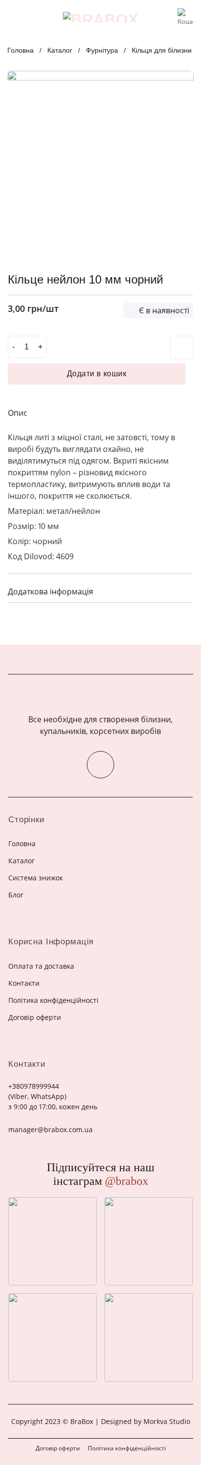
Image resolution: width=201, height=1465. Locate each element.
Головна (20, 50)
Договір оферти (58, 1448)
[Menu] (14, 17)
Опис (17, 412)
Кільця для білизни (162, 50)
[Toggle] (182, 590)
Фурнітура (102, 50)
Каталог (59, 50)
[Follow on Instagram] (100, 764)
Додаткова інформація (50, 591)
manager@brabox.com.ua (50, 1129)
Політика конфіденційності (127, 1448)
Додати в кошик (97, 373)
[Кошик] (185, 14)
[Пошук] (167, 17)
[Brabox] (100, 17)
